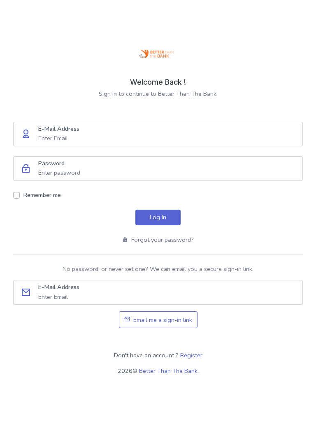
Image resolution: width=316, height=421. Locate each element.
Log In (158, 217)
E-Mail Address (58, 129)
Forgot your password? (162, 240)
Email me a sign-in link (162, 320)
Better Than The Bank (168, 371)
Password (51, 163)
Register (191, 355)
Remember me (42, 195)
